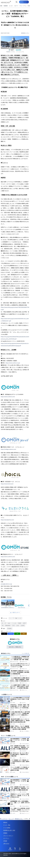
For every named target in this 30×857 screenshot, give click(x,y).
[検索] (16, 2)
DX (2, 623)
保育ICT (24, 623)
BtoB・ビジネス (18, 618)
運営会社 (5, 822)
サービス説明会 (6, 827)
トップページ (4, 818)
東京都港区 (9, 628)
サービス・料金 (6, 825)
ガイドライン (6, 838)
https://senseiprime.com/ (7, 519)
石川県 (13, 625)
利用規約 (5, 833)
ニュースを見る (25, 653)
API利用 (5, 841)
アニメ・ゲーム (23, 5)
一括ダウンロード (16, 612)
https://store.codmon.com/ (8, 556)
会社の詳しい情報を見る (15, 647)
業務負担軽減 (7, 625)
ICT (5, 623)
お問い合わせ (6, 843)
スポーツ (16, 5)
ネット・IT (11, 618)
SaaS (9, 623)
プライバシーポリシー (8, 835)
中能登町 (19, 623)
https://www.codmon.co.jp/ (13, 363)
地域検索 (6, 5)
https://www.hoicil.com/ (7, 484)
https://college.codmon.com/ (8, 449)
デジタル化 (14, 623)
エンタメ (11, 5)
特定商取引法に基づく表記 (9, 830)
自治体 (17, 625)
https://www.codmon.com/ (8, 396)
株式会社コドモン (25, 33)
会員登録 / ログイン (24, 2)
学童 (2, 625)
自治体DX (22, 625)
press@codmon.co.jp (6, 584)
